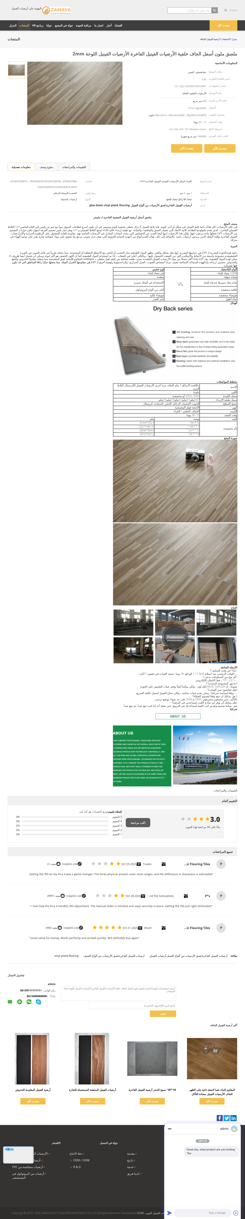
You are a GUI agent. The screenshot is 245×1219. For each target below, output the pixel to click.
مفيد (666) (51, 927)
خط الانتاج (76, 1153)
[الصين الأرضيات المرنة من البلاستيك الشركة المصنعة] (56, 10)
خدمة (130, 1167)
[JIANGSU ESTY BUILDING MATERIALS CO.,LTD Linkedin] (233, 1118)
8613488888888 (37, 996)
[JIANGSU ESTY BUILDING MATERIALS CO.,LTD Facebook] (220, 1118)
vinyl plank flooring (66, 956)
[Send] (170, 1213)
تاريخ (130, 1160)
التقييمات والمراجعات (74, 167)
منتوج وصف (46, 167)
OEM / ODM (81, 1160)
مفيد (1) (51, 864)
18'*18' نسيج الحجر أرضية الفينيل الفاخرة (152, 1090)
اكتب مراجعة (138, 823)
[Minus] (169, 1128)
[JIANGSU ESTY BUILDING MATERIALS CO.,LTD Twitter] (227, 1118)
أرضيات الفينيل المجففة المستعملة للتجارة (92, 1090)
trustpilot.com (69, 864)
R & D (77, 1167)
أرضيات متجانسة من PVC (27, 1167)
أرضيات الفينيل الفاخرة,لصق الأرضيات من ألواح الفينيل (114, 956)
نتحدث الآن (223, 25)
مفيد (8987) (53, 895)
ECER (140, 1213)
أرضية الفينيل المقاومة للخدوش (33, 1090)
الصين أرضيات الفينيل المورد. (160, 1213)
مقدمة (131, 1153)
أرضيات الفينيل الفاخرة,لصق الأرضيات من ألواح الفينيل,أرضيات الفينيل (188, 956)
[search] (214, 10)
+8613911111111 (31, 990)
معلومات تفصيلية (21, 167)
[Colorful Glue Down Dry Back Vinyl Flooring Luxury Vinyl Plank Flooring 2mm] (16, 69)
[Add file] (235, 1213)
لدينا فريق (133, 1173)
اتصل (163, 1013)
